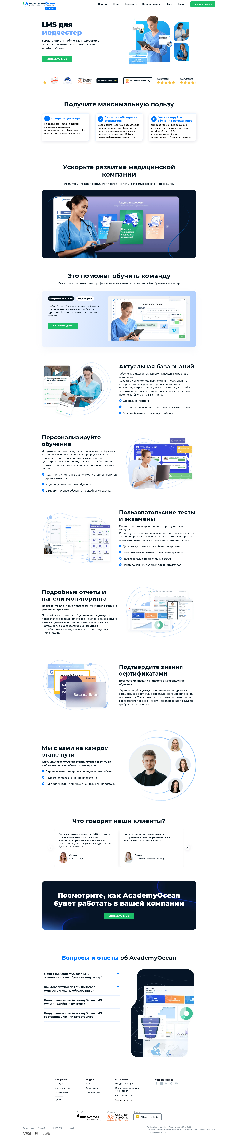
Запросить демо (203, 4)
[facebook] (156, 1083)
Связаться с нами (124, 1095)
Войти (181, 4)
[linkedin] (166, 1083)
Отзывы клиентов (151, 4)
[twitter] (161, 1083)
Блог (169, 4)
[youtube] (176, 1083)
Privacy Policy (43, 1128)
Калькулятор (91, 1088)
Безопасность (62, 1093)
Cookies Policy (72, 1128)
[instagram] (171, 1083)
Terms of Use (28, 1128)
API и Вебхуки (92, 1093)
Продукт (102, 4)
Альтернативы (62, 1088)
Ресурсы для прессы (125, 1083)
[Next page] (188, 848)
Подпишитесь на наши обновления (127, 1089)
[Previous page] (51, 848)
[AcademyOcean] (40, 4)
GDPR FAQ (57, 1128)
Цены (116, 4)
